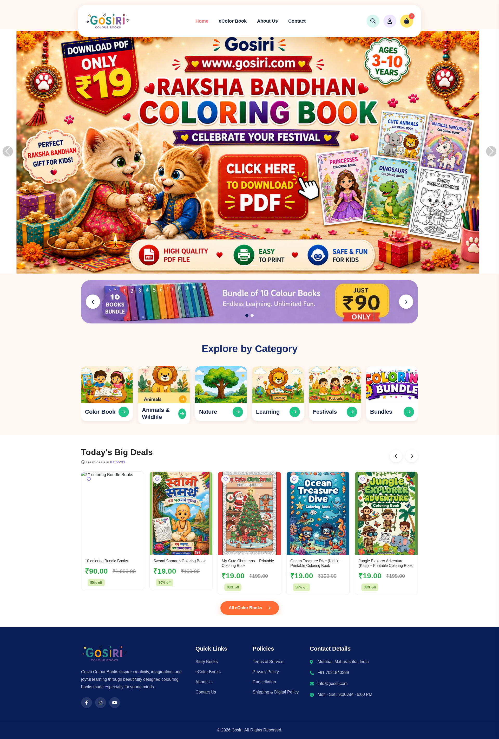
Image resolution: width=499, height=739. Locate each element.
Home (201, 21)
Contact (297, 21)
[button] (93, 302)
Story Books (206, 661)
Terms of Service (268, 661)
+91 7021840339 (333, 672)
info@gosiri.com (332, 683)
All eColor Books (245, 608)
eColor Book (233, 21)
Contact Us (205, 692)
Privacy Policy (266, 672)
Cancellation (264, 682)
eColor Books (208, 672)
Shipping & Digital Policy (276, 692)
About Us (267, 21)
